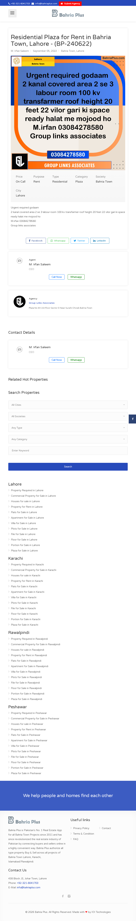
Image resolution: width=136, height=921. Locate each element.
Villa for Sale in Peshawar (25, 745)
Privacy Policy (81, 828)
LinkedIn (101, 240)
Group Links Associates (42, 303)
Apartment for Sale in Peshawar (29, 740)
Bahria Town (68, 50)
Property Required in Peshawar (29, 713)
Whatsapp (59, 240)
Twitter (81, 240)
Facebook (36, 240)
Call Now (57, 276)
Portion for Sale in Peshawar (27, 767)
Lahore (80, 50)
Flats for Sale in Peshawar (25, 734)
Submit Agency (72, 3)
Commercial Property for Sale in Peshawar (35, 718)
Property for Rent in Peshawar (28, 729)
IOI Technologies (101, 912)
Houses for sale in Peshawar (27, 724)
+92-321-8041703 (20, 3)
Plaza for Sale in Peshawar (26, 773)
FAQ (75, 839)
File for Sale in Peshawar (25, 756)
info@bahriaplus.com (46, 3)
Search (68, 466)
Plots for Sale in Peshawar (26, 751)
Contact (106, 828)
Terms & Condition (83, 833)
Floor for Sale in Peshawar (26, 762)
